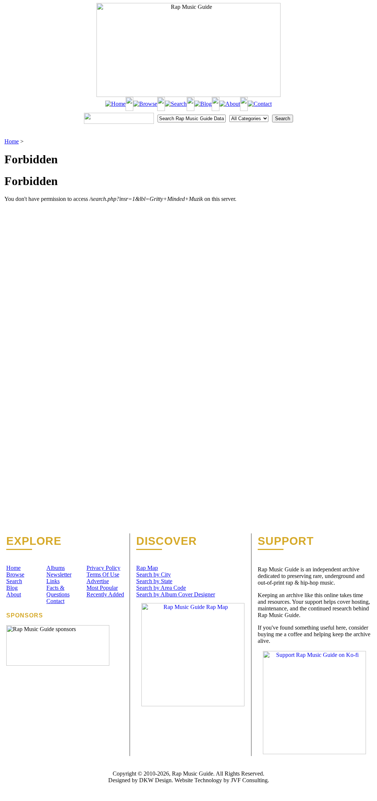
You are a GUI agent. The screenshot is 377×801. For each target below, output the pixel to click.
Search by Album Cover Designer (175, 594)
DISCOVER (166, 541)
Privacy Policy (103, 568)
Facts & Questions (58, 591)
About (13, 594)
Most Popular (102, 588)
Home (11, 141)
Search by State (154, 581)
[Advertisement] (334, 175)
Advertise (98, 581)
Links (53, 581)
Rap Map (147, 568)
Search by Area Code (161, 588)
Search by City (153, 574)
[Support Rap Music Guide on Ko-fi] (314, 752)
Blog (12, 588)
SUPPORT (286, 541)
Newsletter (58, 574)
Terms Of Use (103, 574)
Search (14, 581)
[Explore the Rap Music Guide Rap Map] (192, 704)
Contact (55, 601)
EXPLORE (33, 541)
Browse (15, 574)
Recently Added (105, 594)
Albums (55, 568)
